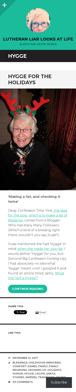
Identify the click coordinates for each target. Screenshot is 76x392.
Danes (32, 366)
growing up (37, 369)
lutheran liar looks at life (38, 39)
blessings (20, 362)
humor (18, 373)
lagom (40, 373)
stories (18, 377)
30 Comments (23, 381)
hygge (29, 373)
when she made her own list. (40, 249)
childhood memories (45, 362)
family (43, 366)
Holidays (54, 369)
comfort (20, 366)
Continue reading (27, 289)
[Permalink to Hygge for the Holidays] (38, 139)
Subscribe (59, 382)
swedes (31, 377)
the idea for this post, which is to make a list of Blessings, (37, 215)
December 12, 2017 (25, 357)
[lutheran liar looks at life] (38, 20)
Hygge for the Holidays (30, 79)
